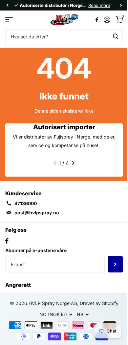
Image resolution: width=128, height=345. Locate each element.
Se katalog (9, 20)
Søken (115, 36)
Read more (99, 5)
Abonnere (115, 264)
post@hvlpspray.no (36, 212)
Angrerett (18, 285)
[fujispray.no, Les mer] (96, 20)
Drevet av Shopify (99, 303)
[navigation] (7, 5)
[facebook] (7, 241)
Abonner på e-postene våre (36, 250)
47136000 (25, 203)
